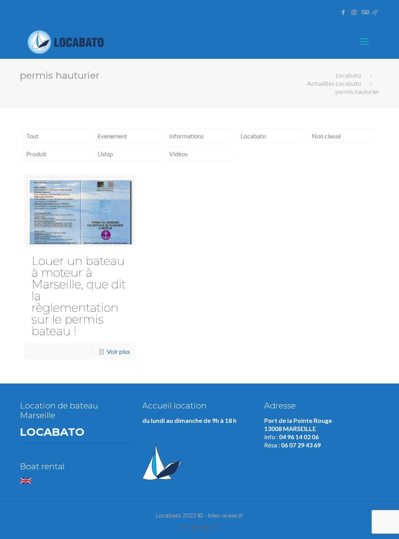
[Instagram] (354, 12)
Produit (36, 153)
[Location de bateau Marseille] (67, 41)
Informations (186, 136)
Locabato (348, 75)
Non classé (326, 136)
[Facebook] (343, 12)
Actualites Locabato (334, 83)
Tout (32, 136)
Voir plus (118, 351)
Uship (105, 153)
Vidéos (178, 153)
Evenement (112, 136)
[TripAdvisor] (364, 12)
